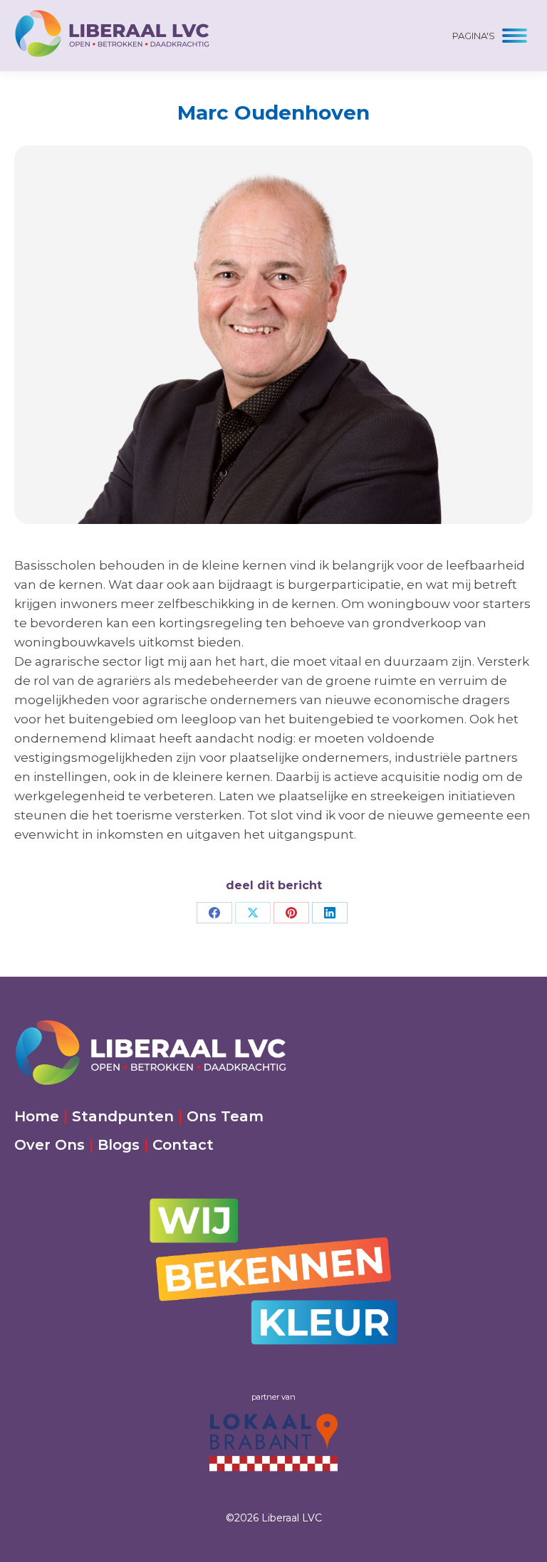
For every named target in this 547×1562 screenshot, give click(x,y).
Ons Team (225, 1116)
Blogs (119, 1144)
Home (36, 1116)
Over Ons (49, 1144)
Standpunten (123, 1116)
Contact (183, 1144)
